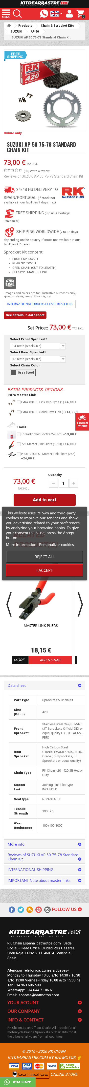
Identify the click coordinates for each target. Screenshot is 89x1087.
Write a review (40, 171)
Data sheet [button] (17, 685)
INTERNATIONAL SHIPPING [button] (30, 869)
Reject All (45, 557)
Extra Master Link (21, 395)
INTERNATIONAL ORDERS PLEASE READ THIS (39, 304)
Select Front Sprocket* (29, 339)
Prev (9, 604)
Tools (21, 427)
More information (21, 544)
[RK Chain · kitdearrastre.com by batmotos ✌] (44, 3)
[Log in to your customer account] (69, 14)
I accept (44, 570)
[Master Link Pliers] (41, 591)
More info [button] (16, 844)
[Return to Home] (9, 25)
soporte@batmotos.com (39, 995)
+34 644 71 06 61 (40, 990)
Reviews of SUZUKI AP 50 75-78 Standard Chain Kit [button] (43, 856)
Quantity (55, 475)
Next (80, 604)
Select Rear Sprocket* (28, 352)
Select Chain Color (25, 365)
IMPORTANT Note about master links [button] (39, 880)
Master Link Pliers (41, 626)
